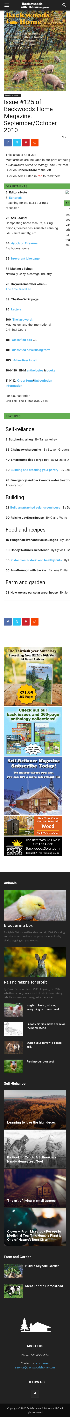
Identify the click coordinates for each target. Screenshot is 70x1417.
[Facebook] (8, 142)
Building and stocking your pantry (34, 470)
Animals (10, 883)
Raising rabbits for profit (25, 982)
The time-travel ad (18, 289)
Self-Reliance (14, 1083)
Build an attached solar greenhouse (35, 507)
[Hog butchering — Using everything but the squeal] (13, 1010)
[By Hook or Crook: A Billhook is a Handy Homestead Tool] (35, 1149)
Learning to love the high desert (32, 1122)
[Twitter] (17, 142)
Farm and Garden (18, 1257)
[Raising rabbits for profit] (35, 962)
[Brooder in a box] (35, 905)
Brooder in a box (18, 925)
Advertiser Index (25, 360)
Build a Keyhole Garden (42, 1266)
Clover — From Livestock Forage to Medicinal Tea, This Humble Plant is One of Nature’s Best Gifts (34, 1235)
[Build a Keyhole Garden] (13, 1271)
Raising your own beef (40, 1061)
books (50, 370)
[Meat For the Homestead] (13, 1291)
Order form (25, 380)
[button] (6, 5)
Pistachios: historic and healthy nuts (36, 560)
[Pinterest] (26, 142)
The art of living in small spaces (31, 1201)
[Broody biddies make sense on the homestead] (13, 1029)
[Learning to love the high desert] (35, 1109)
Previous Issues (12, 95)
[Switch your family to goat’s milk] (13, 1047)
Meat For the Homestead (44, 1286)
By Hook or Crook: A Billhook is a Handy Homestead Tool (31, 1159)
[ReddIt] (34, 142)
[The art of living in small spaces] (35, 1188)
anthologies (35, 370)
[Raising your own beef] (13, 1066)
